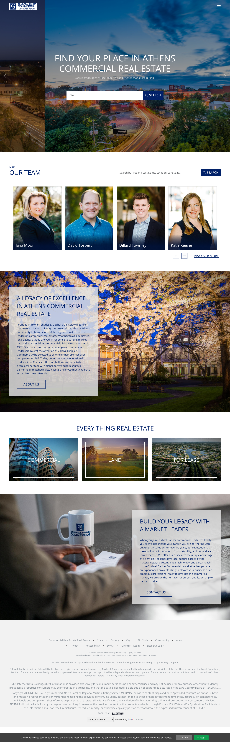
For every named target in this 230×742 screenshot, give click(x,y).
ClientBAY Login (130, 645)
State (100, 640)
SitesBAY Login (155, 645)
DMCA (110, 645)
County (114, 640)
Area (179, 640)
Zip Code (143, 640)
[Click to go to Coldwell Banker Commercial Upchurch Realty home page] (23, 6)
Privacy (74, 645)
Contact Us (156, 592)
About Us (31, 384)
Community (162, 640)
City (128, 640)
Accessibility (93, 645)
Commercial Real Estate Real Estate (69, 640)
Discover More (206, 256)
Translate (138, 719)
